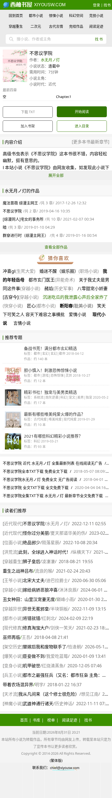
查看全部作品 (56, 246)
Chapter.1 (63, 96)
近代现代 (12, 524)
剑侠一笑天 (61, 628)
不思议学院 (44, 154)
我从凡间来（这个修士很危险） (48, 694)
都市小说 (36, 15)
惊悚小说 (56, 15)
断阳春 (76, 306)
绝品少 (31, 543)
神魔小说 (12, 704)
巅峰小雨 (65, 599)
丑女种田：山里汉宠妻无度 (29, 599)
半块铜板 (59, 609)
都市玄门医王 (52, 280)
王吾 (26, 637)
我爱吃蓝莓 (57, 656)
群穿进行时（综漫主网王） (25, 235)
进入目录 (82, 125)
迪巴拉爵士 (57, 580)
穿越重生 (16, 26)
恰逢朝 (74, 647)
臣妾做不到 (34, 656)
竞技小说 (96, 15)
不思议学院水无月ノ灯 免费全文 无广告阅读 (40, 479)
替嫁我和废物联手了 (44, 647)
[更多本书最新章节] (90, 142)
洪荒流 (10, 552)
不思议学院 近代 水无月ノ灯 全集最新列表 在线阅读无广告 (52, 463)
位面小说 (12, 543)
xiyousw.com (49, 4)
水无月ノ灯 (50, 59)
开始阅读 (82, 111)
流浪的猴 (43, 571)
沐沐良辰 (68, 590)
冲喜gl (19, 271)
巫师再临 (11, 637)
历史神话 (63, 704)
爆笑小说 (12, 656)
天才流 (10, 694)
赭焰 (58, 288)
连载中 (54, 65)
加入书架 (28, 125)
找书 (107, 4)
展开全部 (56, 175)
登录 (96, 4)
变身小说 (12, 666)
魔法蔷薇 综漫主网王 (20, 202)
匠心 (41, 306)
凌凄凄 (48, 561)
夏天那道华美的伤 (68, 533)
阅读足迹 (96, 26)
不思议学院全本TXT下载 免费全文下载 (35, 471)
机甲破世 (31, 666)
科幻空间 (76, 15)
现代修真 (12, 628)
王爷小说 (12, 580)
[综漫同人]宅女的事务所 (23, 219)
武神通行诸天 (38, 704)
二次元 (35, 26)
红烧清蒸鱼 (53, 666)
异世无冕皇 (36, 609)
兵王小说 (12, 675)
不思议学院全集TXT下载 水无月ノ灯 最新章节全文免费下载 (53, 495)
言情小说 (22, 323)
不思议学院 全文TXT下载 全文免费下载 (36, 487)
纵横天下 (81, 552)
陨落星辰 (50, 543)
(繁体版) (56, 760)
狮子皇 (31, 561)
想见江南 (89, 694)
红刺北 (48, 618)
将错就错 (31, 618)
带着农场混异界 (18, 685)
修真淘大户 (36, 628)
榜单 (51, 720)
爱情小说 (77, 314)
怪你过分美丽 (36, 533)
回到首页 (16, 15)
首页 (24, 720)
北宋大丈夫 (34, 580)
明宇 (39, 685)
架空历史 (12, 647)
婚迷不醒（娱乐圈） (69, 271)
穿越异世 (12, 609)
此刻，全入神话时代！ (44, 552)
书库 (36, 720)
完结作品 (76, 26)
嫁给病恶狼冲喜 (40, 590)
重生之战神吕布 (18, 571)
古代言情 (56, 26)
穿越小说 (12, 590)
